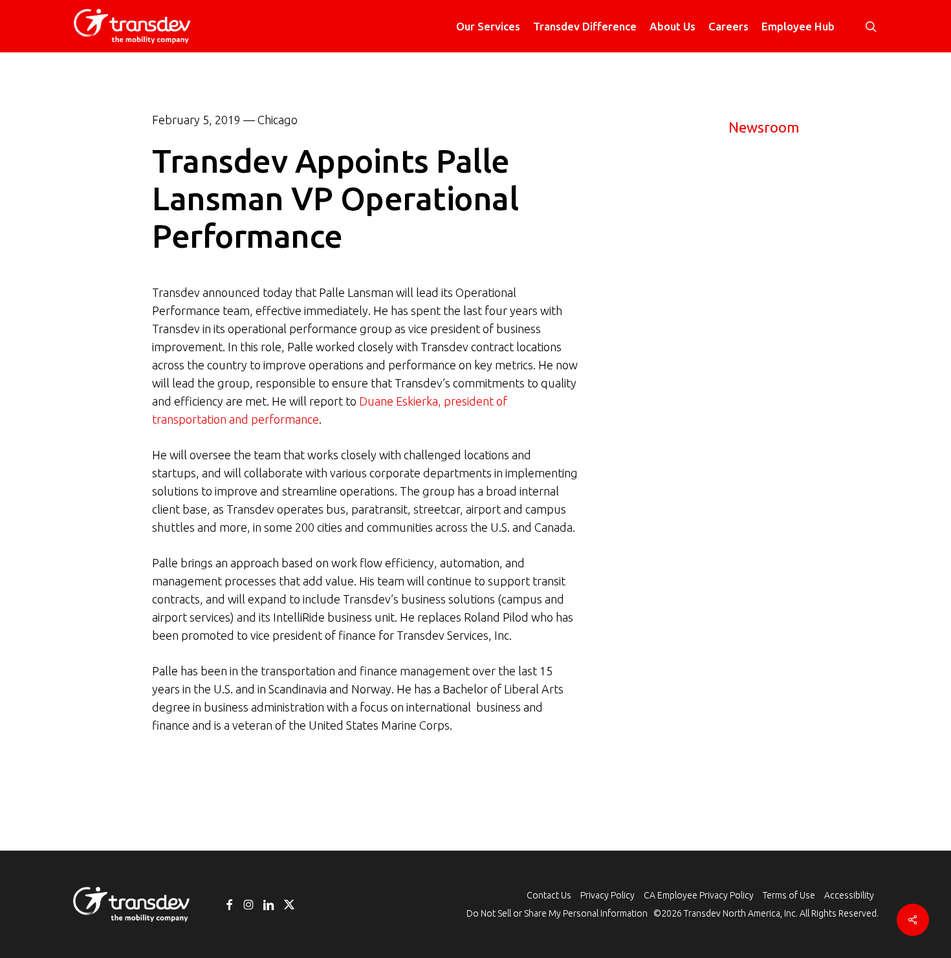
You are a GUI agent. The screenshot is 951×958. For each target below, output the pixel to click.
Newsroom (763, 127)
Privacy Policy (607, 895)
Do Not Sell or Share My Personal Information (557, 913)
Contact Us (549, 895)
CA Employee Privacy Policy (699, 895)
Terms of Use (789, 895)
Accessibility (849, 895)
